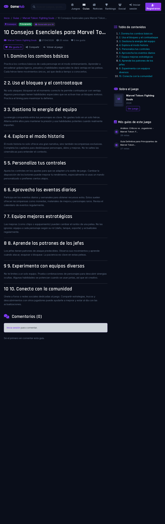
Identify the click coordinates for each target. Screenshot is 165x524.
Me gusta (15, 47)
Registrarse (153, 8)
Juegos (75, 8)
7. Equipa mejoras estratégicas (136, 56)
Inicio (7, 18)
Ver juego (133, 108)
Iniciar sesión (134, 6)
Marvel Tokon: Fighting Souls (38, 18)
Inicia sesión (13, 327)
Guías (86, 8)
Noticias (97, 8)
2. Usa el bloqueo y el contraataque (138, 37)
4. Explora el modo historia (133, 45)
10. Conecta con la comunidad (135, 76)
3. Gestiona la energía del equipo (137, 41)
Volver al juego (55, 47)
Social (122, 8)
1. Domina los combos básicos (136, 33)
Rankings (110, 8)
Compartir (34, 47)
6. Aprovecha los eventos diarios (137, 52)
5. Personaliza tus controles (134, 49)
